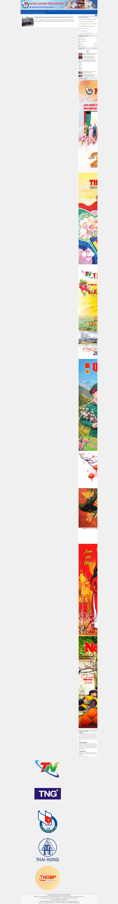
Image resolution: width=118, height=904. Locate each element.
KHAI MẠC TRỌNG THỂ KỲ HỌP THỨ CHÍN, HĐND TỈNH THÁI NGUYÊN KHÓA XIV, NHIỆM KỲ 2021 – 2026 (89, 75)
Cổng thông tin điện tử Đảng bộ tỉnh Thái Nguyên (88, 19)
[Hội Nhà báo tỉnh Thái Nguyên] (59, 4)
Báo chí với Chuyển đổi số (76, 10)
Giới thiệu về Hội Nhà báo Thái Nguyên (30, 10)
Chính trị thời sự (42, 10)
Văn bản (22, 12)
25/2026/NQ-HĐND (83, 742)
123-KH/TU (81, 732)
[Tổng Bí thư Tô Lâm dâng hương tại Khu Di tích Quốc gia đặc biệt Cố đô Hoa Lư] (28, 21)
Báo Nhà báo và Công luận (83, 28)
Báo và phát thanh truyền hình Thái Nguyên (86, 26)
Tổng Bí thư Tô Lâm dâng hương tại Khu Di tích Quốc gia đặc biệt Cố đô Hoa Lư (54, 17)
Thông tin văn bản (83, 731)
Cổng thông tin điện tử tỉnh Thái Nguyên (86, 21)
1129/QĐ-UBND (82, 751)
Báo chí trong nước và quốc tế (89, 10)
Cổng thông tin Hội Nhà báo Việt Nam (85, 33)
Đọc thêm (95, 731)
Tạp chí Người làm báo (83, 30)
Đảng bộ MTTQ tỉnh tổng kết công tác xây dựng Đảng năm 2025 (89, 72)
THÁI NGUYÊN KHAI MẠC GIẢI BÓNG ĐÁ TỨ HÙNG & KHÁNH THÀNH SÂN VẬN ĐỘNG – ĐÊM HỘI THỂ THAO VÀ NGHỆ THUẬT (89, 57)
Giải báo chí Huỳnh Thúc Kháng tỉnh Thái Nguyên (35, 12)
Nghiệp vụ (68, 10)
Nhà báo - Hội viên (61, 10)
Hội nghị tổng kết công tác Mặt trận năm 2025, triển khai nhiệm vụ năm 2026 (89, 61)
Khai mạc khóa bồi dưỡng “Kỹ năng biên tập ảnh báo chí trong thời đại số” (89, 54)
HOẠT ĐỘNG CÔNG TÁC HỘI (52, 10)
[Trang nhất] (22, 11)
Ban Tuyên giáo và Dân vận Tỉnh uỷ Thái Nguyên (88, 23)
